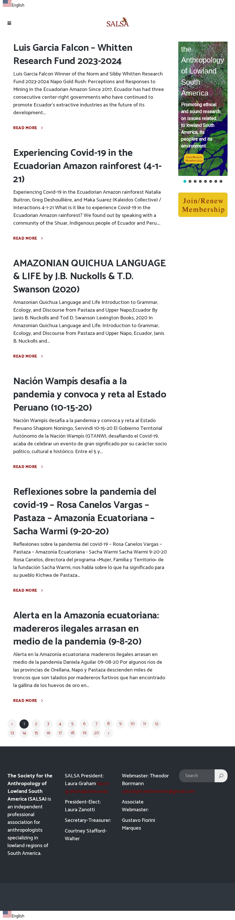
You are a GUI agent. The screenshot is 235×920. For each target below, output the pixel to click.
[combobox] (13, 4)
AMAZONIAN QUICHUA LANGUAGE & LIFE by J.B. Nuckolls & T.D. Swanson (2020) (89, 277)
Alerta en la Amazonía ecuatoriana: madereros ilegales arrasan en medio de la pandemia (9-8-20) (86, 629)
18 (72, 733)
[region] (203, 113)
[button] (184, 181)
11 (144, 724)
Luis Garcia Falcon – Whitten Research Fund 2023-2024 (72, 54)
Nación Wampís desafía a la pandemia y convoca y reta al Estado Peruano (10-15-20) (89, 395)
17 (60, 733)
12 (156, 724)
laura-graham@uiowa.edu (87, 787)
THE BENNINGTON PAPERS (212, 64)
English (17, 5)
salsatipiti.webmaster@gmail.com (158, 791)
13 (12, 733)
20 (96, 733)
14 (24, 733)
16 (48, 733)
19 (84, 733)
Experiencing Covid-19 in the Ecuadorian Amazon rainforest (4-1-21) (87, 166)
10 (132, 724)
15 (36, 733)
